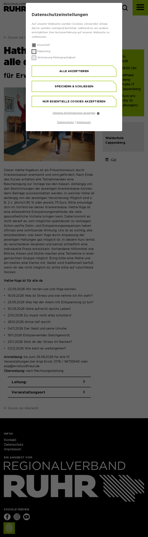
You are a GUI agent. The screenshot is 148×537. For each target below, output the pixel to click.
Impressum (84, 122)
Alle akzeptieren (74, 71)
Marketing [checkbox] (43, 51)
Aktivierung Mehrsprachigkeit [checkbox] (56, 57)
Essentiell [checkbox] (43, 45)
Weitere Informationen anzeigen (74, 113)
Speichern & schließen (74, 86)
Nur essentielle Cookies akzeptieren (74, 101)
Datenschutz (65, 122)
